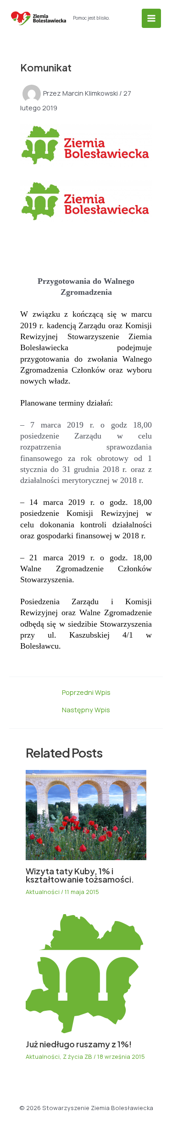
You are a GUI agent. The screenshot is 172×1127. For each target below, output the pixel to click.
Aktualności (43, 892)
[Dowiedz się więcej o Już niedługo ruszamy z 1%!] (84, 972)
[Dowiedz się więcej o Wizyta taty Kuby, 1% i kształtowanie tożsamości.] (86, 814)
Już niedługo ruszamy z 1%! (79, 1044)
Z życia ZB (77, 1056)
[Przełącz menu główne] (151, 18)
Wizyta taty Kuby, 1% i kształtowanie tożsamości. (80, 875)
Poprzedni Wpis (86, 692)
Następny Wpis (86, 709)
